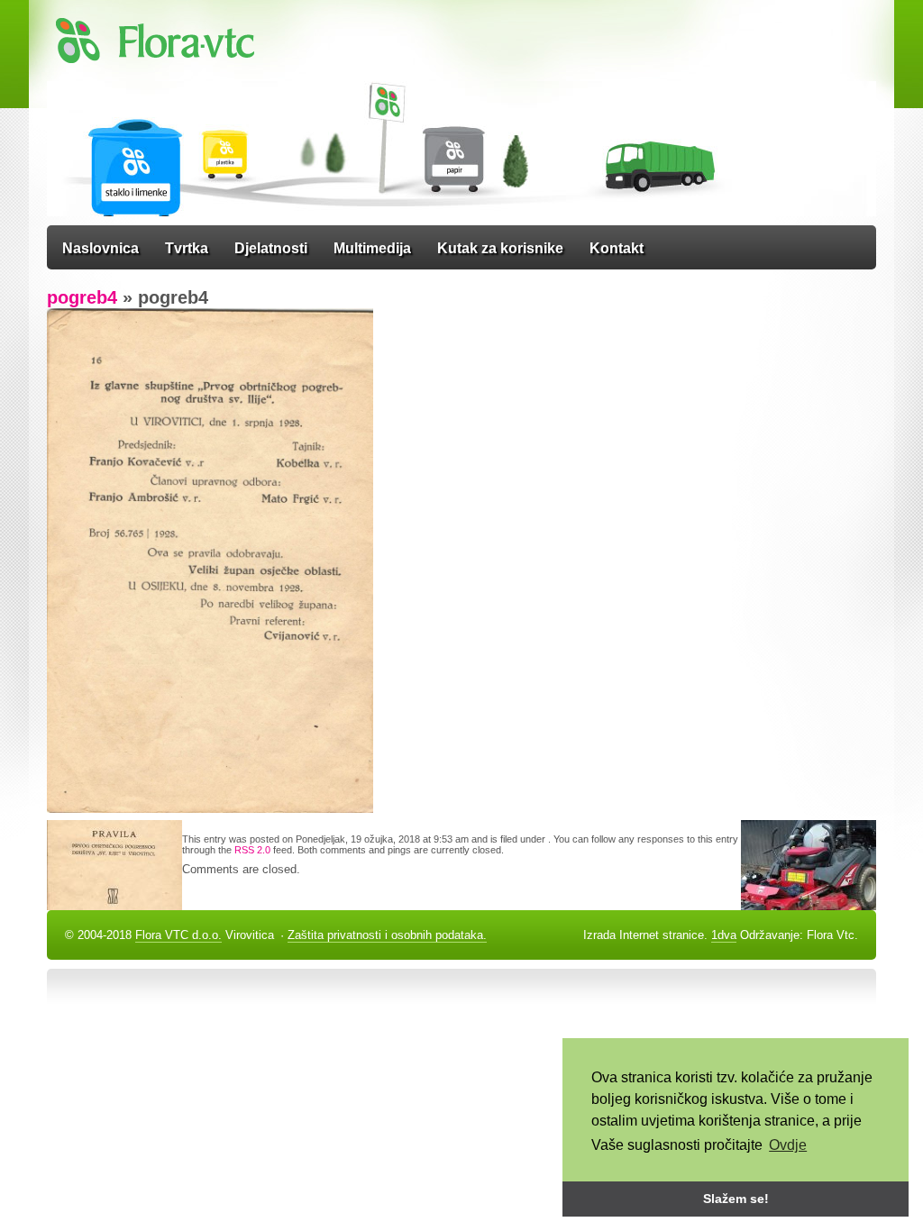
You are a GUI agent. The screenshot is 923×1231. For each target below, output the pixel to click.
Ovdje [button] (788, 1145)
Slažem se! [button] (736, 1198)
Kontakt (616, 248)
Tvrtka (186, 248)
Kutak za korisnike (500, 248)
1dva (723, 935)
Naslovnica (100, 248)
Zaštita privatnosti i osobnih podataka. (387, 935)
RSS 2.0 (252, 849)
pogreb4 (82, 297)
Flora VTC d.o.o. (178, 935)
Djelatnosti (270, 248)
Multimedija (372, 248)
